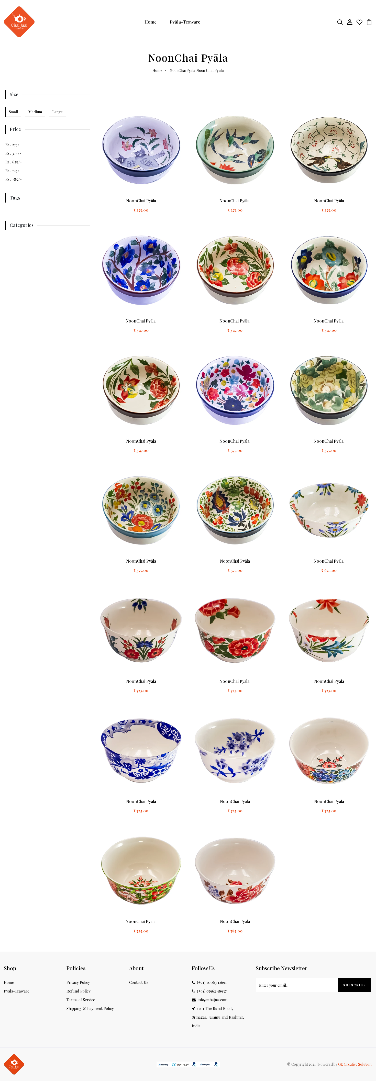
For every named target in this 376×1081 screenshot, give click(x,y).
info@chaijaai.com (212, 999)
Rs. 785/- (13, 179)
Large (57, 111)
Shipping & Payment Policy (90, 1008)
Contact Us (138, 982)
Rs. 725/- (13, 170)
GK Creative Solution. (355, 1064)
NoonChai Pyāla (182, 70)
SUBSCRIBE (354, 985)
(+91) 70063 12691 (212, 982)
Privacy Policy (78, 982)
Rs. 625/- (13, 162)
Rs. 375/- (13, 153)
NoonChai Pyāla (141, 200)
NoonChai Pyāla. (234, 200)
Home (151, 22)
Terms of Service (81, 999)
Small (13, 111)
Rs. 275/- (13, 144)
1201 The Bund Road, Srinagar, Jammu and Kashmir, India (218, 1017)
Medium (35, 111)
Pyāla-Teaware (185, 22)
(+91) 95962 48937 (212, 991)
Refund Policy (79, 991)
